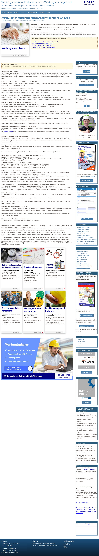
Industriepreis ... (87, 402)
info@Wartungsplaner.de (88, 176)
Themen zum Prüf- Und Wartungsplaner (87, 239)
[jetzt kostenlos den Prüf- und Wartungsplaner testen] (86, 170)
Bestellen (16, 12)
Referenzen (87, 71)
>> (88, 105)
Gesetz (79, 343)
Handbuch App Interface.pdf (84, 229)
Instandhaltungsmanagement (84, 266)
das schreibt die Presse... (86, 84)
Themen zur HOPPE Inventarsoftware (86, 243)
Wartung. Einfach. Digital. (82, 502)
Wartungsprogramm (82, 259)
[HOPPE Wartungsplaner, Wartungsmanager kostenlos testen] (86, 306)
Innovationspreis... (86, 372)
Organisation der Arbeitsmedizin (10, 270)
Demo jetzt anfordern (19, 55)
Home (3, 12)
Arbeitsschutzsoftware (82, 251)
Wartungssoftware (81, 261)
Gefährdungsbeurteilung (83, 263)
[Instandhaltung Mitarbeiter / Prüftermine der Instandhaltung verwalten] (33, 312)
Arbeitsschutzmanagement (83, 268)
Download (9, 12)
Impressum (66, 543)
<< (85, 105)
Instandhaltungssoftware (83, 255)
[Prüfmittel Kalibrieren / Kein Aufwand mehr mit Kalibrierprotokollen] (55, 268)
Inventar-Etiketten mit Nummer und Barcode (43, 47)
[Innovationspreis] (86, 368)
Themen (66, 547)
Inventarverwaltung (32, 12)
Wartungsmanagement (82, 253)
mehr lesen (16, 289)
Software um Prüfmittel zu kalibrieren (55, 270)
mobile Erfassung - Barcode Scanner (41, 45)
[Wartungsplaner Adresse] (14, 550)
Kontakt (23, 12)
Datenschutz (67, 544)
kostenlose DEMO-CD (86, 180)
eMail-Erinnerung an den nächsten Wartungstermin (45, 42)
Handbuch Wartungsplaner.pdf (84, 227)
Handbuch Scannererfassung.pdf (85, 237)
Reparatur (80, 346)
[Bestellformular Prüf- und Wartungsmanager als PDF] (86, 215)
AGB (65, 546)
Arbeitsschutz (81, 339)
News (48, 12)
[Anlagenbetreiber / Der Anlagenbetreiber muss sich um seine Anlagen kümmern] (11, 312)
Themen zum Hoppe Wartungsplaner (86, 241)
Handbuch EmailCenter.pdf (83, 235)
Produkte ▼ (42, 12)
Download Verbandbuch (86, 315)
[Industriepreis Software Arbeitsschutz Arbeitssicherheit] (86, 398)
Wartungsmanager (8, 131)
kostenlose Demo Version (86, 326)
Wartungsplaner (89, 523)
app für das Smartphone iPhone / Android (42, 43)
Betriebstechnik (81, 341)
